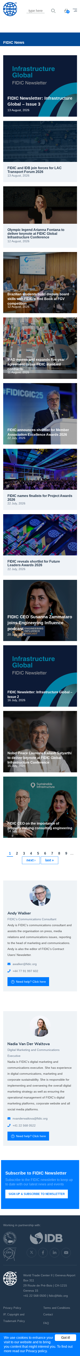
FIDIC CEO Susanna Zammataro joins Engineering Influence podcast (39, 622)
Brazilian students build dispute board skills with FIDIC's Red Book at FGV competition (38, 298)
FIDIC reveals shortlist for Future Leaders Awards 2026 (33, 563)
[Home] (24, 16)
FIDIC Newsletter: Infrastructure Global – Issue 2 (39, 694)
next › (30, 860)
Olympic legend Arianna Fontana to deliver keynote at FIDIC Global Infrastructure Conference (35, 233)
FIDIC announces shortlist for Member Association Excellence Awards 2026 (38, 432)
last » (49, 860)
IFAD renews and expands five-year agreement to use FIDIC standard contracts (36, 364)
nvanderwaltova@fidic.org (30, 1118)
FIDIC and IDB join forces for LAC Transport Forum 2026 (34, 170)
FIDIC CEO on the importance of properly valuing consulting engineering (39, 826)
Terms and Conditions (56, 1307)
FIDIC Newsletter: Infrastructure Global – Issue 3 (39, 101)
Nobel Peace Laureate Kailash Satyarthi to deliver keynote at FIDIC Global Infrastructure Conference (39, 757)
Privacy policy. (37, 1351)
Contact (48, 1314)
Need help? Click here (31, 981)
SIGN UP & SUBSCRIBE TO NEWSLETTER (37, 1194)
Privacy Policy (12, 1307)
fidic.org (31, 964)
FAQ (46, 1323)
